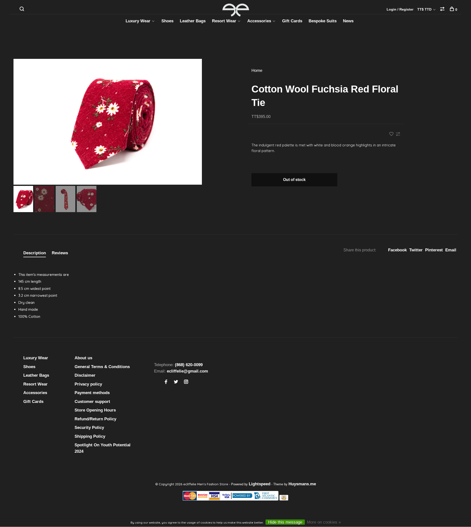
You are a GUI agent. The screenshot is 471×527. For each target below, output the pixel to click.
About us (83, 358)
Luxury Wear (138, 21)
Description (34, 253)
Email (450, 250)
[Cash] (283, 499)
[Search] (22, 10)
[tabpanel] (122, 122)
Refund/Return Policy (95, 419)
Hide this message (285, 522)
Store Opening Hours (95, 410)
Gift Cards (292, 21)
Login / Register (400, 9)
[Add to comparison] (398, 134)
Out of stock (294, 180)
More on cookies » (324, 522)
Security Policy (89, 427)
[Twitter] (176, 382)
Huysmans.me (302, 484)
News (348, 21)
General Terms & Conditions (102, 366)
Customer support (92, 401)
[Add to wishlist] (392, 134)
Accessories (259, 21)
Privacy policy (88, 384)
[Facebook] (166, 382)
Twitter (416, 250)
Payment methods (92, 392)
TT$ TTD (424, 9)
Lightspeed (259, 484)
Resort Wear (224, 21)
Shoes (167, 21)
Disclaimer (85, 375)
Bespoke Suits (323, 21)
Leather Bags (193, 21)
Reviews (60, 253)
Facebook (397, 250)
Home (256, 70)
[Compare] (443, 10)
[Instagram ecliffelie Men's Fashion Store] (186, 382)
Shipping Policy (90, 436)
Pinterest (434, 250)
